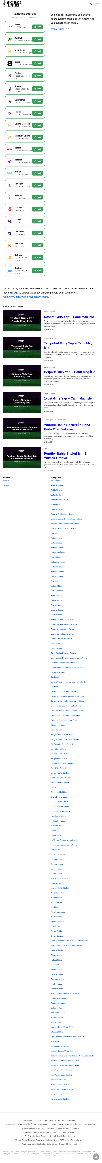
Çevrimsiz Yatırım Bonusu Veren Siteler (67, 701)
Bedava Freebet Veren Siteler (63, 528)
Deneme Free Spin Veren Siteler (64, 720)
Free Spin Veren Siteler (61, 778)
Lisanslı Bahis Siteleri (60, 888)
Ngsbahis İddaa (57, 921)
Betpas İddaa (56, 581)
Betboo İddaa (56, 538)
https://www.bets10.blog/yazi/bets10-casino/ (26, 297)
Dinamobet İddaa (58, 725)
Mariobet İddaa (57, 893)
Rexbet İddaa (56, 984)
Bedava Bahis (57, 509)
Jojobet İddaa (56, 869)
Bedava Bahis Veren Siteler (62, 514)
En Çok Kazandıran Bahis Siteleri (65, 739)
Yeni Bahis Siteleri (58, 1080)
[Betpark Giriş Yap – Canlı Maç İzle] (22, 375)
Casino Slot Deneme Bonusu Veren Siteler (68, 682)
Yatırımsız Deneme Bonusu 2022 (65, 1061)
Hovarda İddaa (57, 826)
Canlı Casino (56, 648)
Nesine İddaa (56, 917)
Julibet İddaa (56, 874)
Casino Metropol (58, 672)
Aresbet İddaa (57, 485)
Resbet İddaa (50, 312)
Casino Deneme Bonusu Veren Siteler (67, 667)
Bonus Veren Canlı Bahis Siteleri (64, 624)
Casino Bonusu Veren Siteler (63, 663)
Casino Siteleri (57, 677)
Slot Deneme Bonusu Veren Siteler (65, 993)
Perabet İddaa (57, 950)
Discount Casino (58, 730)
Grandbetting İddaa (59, 797)
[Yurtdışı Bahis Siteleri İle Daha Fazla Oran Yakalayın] (22, 428)
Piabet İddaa (56, 955)
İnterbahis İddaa (58, 854)
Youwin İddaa (56, 1094)
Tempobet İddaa (51, 338)
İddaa (53, 830)
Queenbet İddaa (58, 965)
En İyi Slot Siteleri (58, 768)
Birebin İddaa (56, 615)
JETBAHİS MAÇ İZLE (60, 29)
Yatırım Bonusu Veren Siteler (63, 1051)
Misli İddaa (55, 907)
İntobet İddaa (56, 859)
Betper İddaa (56, 586)
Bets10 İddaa (56, 595)
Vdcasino (55, 1041)
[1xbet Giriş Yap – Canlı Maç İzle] (22, 402)
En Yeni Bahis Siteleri (60, 773)
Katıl (39, 27)
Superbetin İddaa (58, 1003)
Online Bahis (56, 931)
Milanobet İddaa (58, 902)
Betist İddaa (56, 557)
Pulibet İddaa (56, 960)
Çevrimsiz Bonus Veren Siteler (63, 691)
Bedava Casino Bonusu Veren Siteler (66, 519)
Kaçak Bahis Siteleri (59, 878)
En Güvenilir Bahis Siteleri (62, 744)
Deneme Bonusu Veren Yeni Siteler (65, 715)
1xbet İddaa (49, 393)
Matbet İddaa (56, 898)
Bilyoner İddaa (57, 610)
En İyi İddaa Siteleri (59, 758)
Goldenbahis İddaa (59, 792)
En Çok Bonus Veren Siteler (62, 735)
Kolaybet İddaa (57, 883)
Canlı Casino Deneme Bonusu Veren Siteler (69, 658)
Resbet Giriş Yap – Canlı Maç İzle (69, 317)
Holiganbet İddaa (58, 821)
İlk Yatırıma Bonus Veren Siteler (64, 845)
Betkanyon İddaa (58, 562)
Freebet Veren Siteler (60, 782)
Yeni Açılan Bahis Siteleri (61, 1070)
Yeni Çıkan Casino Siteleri (62, 1089)
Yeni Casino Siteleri (59, 1084)
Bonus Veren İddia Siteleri (62, 634)
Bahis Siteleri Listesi (59, 500)
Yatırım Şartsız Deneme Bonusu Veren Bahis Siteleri (73, 1056)
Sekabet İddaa (57, 989)
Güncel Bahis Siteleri (59, 802)
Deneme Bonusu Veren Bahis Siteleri (66, 706)
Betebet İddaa (57, 548)
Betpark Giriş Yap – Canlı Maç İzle (69, 372)
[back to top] (96, 1157)
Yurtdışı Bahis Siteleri (55, 420)
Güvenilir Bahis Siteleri (60, 806)
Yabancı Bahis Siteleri (60, 1046)
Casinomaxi (56, 687)
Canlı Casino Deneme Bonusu (63, 653)
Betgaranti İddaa (58, 552)
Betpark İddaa (50, 367)
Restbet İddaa (57, 974)
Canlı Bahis (56, 643)
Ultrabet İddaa (57, 1032)
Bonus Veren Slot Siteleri (61, 639)
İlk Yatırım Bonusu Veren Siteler (64, 840)
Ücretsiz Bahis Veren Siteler (62, 1027)
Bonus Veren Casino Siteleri (62, 629)
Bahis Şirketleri (57, 490)
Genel (47, 448)
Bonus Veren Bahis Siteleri (62, 619)
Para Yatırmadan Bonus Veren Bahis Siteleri (69, 941)
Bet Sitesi (55, 533)
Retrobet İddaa (57, 979)
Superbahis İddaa (58, 998)
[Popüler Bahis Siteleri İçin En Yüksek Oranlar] (22, 457)
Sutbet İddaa (56, 1008)
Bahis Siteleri (56, 495)
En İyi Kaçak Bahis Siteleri (62, 763)
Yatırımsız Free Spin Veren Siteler (65, 1065)
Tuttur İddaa (56, 1022)
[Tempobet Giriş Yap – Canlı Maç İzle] (22, 347)
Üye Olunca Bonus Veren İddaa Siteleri (67, 1037)
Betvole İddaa (57, 605)
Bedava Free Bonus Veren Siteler (65, 524)
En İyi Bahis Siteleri (59, 749)
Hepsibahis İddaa (58, 816)
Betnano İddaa (57, 567)
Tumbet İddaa (57, 1017)
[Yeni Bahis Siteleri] (13, 3)
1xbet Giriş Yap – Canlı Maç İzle (68, 398)
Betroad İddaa (57, 591)
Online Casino (57, 936)
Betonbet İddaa (57, 572)
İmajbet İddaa (57, 850)
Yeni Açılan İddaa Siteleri (61, 1075)
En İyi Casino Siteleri (59, 754)
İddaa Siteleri (56, 835)
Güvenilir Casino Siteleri (61, 811)
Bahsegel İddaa (57, 504)
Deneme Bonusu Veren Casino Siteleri (67, 711)
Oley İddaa (55, 926)
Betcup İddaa (56, 543)
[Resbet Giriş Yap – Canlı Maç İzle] (22, 320)
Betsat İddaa (56, 600)
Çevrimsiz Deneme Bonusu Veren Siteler (68, 696)
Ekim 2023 (7, 480)
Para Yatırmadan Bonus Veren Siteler (66, 945)
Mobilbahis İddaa (58, 912)
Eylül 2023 (7, 485)
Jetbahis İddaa (57, 864)
